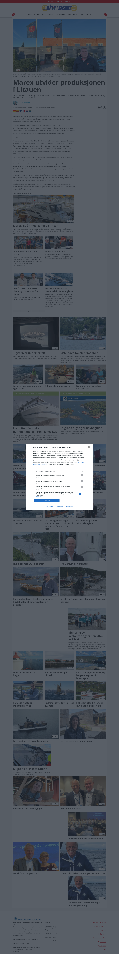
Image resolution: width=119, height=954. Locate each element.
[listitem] (59, 471)
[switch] (81, 475)
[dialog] (59, 477)
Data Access (59, 506)
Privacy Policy (69, 506)
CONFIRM (47, 500)
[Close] (89, 447)
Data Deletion (49, 506)
